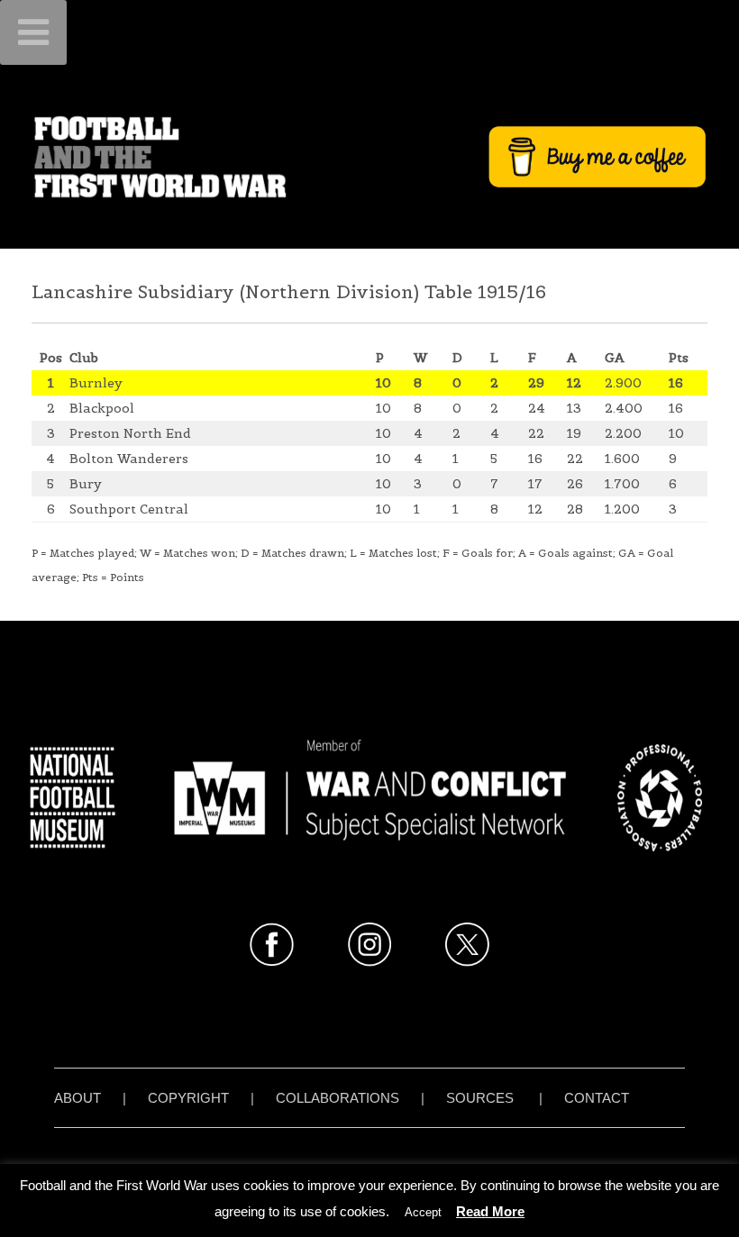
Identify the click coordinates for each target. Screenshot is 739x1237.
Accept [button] (423, 1212)
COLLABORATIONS (337, 1097)
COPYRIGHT (188, 1097)
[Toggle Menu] (33, 32)
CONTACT (596, 1097)
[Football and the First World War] (369, 156)
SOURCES (480, 1097)
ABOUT (77, 1097)
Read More (490, 1211)
